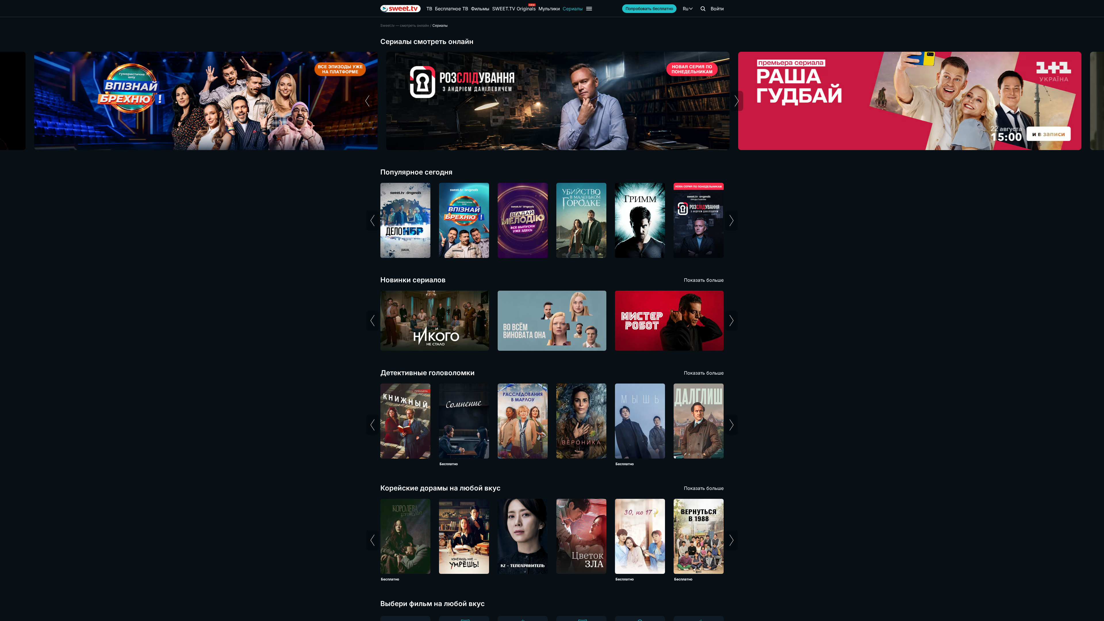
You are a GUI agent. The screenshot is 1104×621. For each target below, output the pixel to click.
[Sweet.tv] (400, 8)
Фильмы (480, 9)
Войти (717, 9)
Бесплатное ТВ (451, 9)
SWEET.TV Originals (514, 9)
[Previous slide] (367, 101)
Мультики (549, 9)
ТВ (429, 9)
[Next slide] (736, 101)
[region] (552, 101)
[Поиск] (702, 8)
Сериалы (573, 9)
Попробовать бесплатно (649, 8)
